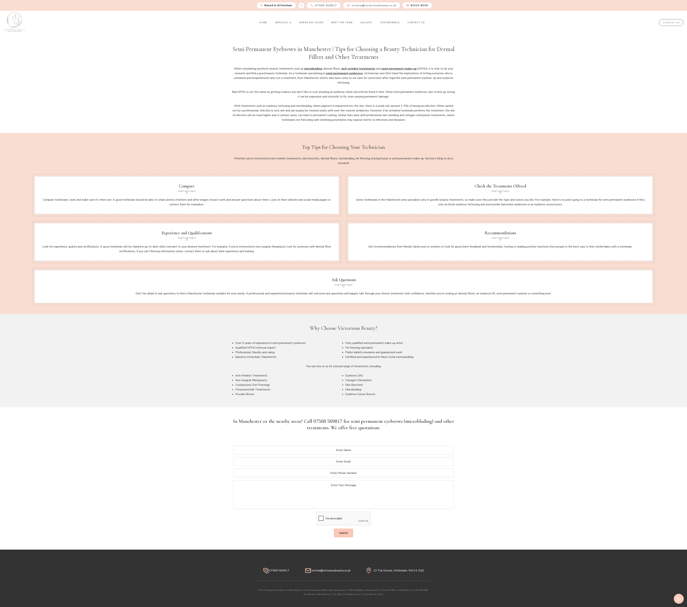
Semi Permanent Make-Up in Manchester (325, 590)
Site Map (338, 594)
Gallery (366, 22)
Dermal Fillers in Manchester (397, 590)
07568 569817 (327, 421)
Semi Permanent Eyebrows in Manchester (280, 590)
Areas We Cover (311, 22)
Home (263, 22)
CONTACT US (671, 22)
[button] (283, 22)
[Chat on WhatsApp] (679, 599)
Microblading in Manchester (364, 590)
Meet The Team (342, 22)
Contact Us (416, 22)
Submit (343, 533)
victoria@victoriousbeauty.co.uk (330, 570)
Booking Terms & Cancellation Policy (364, 594)
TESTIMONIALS (390, 22)
